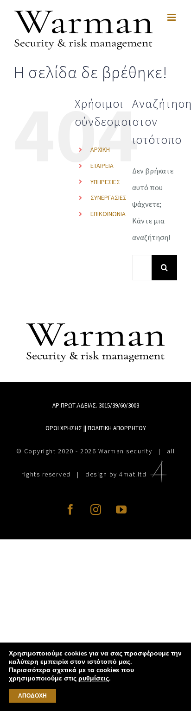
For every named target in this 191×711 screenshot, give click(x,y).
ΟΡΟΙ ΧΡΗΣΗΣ (63, 428)
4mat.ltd (132, 474)
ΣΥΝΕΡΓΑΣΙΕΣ (108, 197)
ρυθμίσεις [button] (93, 678)
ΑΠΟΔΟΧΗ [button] (32, 695)
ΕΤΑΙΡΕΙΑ (102, 165)
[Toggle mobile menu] (172, 17)
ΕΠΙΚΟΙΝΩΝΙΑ (108, 214)
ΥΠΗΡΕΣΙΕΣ (105, 182)
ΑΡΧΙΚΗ (100, 149)
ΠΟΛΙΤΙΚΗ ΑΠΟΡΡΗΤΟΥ (117, 428)
